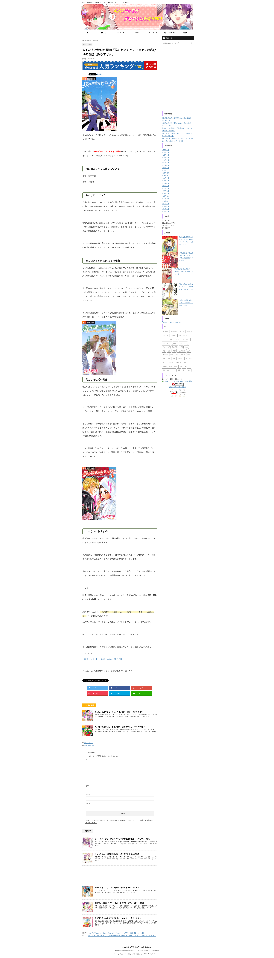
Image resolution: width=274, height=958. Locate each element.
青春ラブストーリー (169, 370)
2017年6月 (165, 211)
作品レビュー (105, 33)
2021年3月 (165, 150)
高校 (93, 745)
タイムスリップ (183, 335)
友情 (174, 351)
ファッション (185, 339)
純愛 (185, 362)
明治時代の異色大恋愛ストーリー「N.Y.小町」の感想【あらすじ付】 (183, 271)
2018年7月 (165, 181)
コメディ (189, 331)
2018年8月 (165, 178)
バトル (177, 339)
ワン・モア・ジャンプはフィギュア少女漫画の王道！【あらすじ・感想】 (123, 839)
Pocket (100, 74)
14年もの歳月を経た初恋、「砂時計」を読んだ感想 (186, 302)
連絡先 (185, 33)
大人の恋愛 (181, 351)
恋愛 (89, 745)
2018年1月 (165, 193)
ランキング (120, 33)
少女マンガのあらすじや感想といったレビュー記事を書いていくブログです (137, 950)
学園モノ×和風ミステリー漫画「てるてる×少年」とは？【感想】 (120, 903)
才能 (164, 358)
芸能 (170, 366)
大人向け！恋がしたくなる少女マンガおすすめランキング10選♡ (120, 727)
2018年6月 (165, 183)
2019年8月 (165, 155)
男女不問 (188, 358)
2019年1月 (165, 168)
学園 (85, 745)
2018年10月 (166, 175)
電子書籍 (165, 228)
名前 (87, 786)
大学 (188, 351)
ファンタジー (167, 343)
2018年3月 (165, 188)
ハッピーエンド (167, 339)
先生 (186, 347)
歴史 (174, 358)
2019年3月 (165, 163)
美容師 (165, 366)
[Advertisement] (119, 875)
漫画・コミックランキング (177, 387)
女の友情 (165, 355)
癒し (164, 362)
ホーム (89, 33)
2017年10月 (166, 201)
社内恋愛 (170, 362)
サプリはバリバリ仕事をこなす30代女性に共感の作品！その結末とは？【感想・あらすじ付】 (122, 936)
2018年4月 (165, 186)
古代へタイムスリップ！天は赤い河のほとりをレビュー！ (117, 888)
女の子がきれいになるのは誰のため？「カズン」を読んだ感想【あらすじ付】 (116, 933)
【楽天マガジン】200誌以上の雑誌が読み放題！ (103, 659)
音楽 (178, 370)
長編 (180, 366)
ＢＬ (189, 370)
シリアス (165, 335)
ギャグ (182, 331)
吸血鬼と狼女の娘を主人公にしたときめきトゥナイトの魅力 (118, 918)
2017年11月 (166, 198)
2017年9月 (165, 204)
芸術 (175, 366)
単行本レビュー (167, 225)
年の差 (183, 355)
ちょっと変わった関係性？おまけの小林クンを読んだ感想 (117, 854)
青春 (186, 366)
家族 (177, 355)
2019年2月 (165, 165)
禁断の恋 (178, 362)
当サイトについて (169, 33)
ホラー (175, 343)
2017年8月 (165, 206)
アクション (174, 331)
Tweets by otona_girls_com (172, 322)
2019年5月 (165, 160)
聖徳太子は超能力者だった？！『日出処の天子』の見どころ (186, 286)
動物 (169, 351)
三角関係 (174, 347)
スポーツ (173, 335)
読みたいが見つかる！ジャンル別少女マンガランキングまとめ (119, 712)
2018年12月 (166, 170)
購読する (169, 38)
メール (88, 795)
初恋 (164, 351)
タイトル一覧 (153, 33)
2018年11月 (166, 173)
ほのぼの (165, 331)
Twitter (137, 33)
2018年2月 (165, 191)
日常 (169, 358)
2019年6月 (165, 157)
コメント (89, 760)
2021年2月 (165, 152)
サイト (88, 803)
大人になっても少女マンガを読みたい (137, 947)
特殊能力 (181, 358)
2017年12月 (166, 196)
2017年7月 (165, 209)
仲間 (181, 347)
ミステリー (183, 343)
